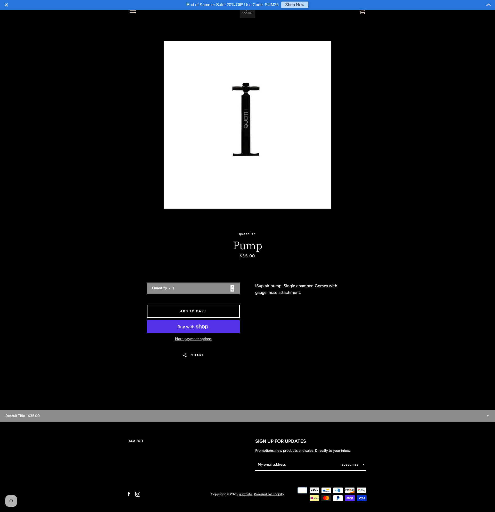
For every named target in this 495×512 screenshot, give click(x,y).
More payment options (193, 339)
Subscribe (350, 464)
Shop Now (294, 5)
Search (136, 441)
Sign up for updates (280, 441)
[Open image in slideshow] (247, 125)
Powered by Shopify (269, 494)
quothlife (245, 494)
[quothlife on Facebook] (128, 493)
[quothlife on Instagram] (137, 493)
